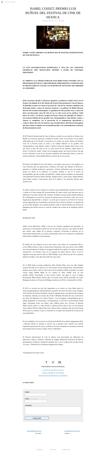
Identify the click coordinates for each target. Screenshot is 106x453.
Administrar (66, 449)
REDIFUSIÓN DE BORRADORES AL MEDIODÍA (53, 376)
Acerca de (40, 449)
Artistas (61, 20)
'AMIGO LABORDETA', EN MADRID (53, 373)
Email (59, 362)
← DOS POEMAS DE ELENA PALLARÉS (33, 432)
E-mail (31, 398)
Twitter (53, 362)
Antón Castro (10, 2)
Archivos (53, 449)
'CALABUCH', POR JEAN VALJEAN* (53, 370)
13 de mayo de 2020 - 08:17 (50, 20)
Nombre (27, 392)
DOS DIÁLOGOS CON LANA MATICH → (72, 432)
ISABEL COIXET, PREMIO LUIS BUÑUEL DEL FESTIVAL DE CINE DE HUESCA (53, 13)
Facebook (46, 362)
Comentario (28, 405)
